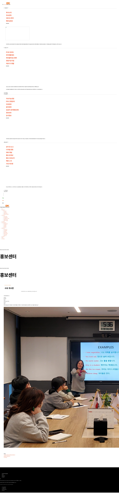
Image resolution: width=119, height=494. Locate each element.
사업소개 (6, 47)
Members (3, 475)
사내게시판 (5, 234)
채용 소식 (9, 161)
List (4, 457)
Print (4, 453)
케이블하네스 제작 (6, 218)
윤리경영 (8, 107)
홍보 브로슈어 (10, 158)
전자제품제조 (10, 55)
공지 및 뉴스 (10, 147)
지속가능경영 (10, 98)
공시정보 (8, 115)
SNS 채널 (9, 152)
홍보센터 (6, 142)
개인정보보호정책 (5, 473)
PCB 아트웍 (9, 52)
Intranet (3, 476)
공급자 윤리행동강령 (12, 110)
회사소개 (8, 12)
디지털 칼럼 (9, 149)
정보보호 (8, 113)
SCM (2, 474)
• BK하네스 (3, 490)
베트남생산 (9, 21)
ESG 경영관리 (10, 101)
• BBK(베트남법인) (4, 489)
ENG (2, 237)
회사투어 (6, 191)
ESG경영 (5, 93)
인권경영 (8, 104)
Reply (6, 457)
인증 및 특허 (10, 18)
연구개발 (6, 92)
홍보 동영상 (9, 155)
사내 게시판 (9, 164)
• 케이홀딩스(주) (4, 488)
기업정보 (6, 7)
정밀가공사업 (10, 61)
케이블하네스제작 (11, 58)
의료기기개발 (10, 63)
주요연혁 (8, 15)
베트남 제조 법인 (6, 214)
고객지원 (6, 190)
